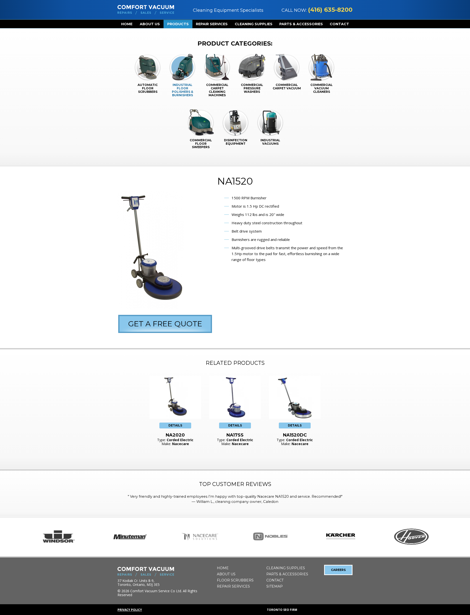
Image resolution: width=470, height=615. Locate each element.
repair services (212, 24)
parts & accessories (301, 24)
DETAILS (175, 425)
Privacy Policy (130, 610)
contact (339, 24)
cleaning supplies (253, 24)
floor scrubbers (235, 580)
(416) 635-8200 (330, 9)
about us (150, 24)
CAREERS (338, 570)
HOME (126, 24)
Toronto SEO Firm (282, 610)
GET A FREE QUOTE (165, 323)
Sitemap (274, 586)
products (178, 24)
